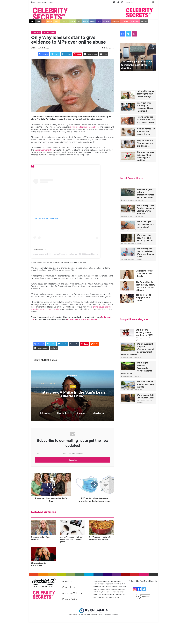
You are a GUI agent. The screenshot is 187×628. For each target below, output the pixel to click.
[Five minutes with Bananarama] (43, 554)
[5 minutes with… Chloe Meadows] (43, 527)
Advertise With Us (72, 593)
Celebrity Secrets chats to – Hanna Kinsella (144, 273)
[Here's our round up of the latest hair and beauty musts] (128, 121)
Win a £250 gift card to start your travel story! (145, 224)
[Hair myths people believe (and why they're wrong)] (128, 95)
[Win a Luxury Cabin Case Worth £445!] (128, 398)
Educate (65, 21)
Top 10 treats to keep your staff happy (143, 297)
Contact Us (68, 587)
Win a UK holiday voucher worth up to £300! (145, 384)
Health (72, 21)
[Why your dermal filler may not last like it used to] (128, 144)
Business (115, 21)
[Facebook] (139, 589)
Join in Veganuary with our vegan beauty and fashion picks (71, 539)
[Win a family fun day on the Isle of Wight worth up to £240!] (128, 252)
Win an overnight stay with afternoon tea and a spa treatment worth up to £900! (137, 349)
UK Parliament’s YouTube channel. (82, 319)
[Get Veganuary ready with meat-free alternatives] (101, 527)
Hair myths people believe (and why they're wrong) (145, 94)
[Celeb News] (50, 14)
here (117, 597)
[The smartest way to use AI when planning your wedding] (128, 156)
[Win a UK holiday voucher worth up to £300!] (128, 385)
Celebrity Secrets (49, 32)
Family (49, 21)
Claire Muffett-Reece (41, 48)
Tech (99, 21)
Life (79, 21)
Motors (144, 21)
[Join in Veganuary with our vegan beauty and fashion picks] (72, 527)
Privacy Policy (69, 599)
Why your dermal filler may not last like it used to (145, 143)
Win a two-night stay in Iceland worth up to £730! (145, 238)
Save (79, 54)
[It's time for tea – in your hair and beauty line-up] (128, 132)
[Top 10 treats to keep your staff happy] (127, 298)
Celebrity (135, 21)
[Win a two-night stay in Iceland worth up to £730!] (128, 238)
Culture (106, 21)
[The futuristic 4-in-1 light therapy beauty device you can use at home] (127, 285)
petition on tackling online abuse (84, 127)
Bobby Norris (52, 254)
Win (38, 21)
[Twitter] (144, 589)
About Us (67, 581)
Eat (44, 21)
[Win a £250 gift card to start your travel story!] (128, 225)
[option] (72, 395)
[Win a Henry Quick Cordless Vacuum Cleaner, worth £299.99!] (128, 209)
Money (92, 21)
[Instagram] (135, 589)
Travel (56, 21)
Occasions (125, 21)
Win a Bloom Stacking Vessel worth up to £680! (144, 332)
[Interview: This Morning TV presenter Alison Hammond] (128, 107)
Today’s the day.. (40, 250)
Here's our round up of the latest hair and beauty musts (146, 119)
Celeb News (36, 32)
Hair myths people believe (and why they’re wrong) (72, 394)
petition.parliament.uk (44, 150)
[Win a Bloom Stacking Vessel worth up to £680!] (127, 333)
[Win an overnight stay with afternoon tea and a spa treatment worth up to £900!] (128, 347)
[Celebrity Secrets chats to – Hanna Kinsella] (127, 274)
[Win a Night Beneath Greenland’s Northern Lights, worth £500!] (128, 366)
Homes (85, 21)
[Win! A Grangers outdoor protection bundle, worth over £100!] (128, 192)
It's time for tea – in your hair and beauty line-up (146, 131)
